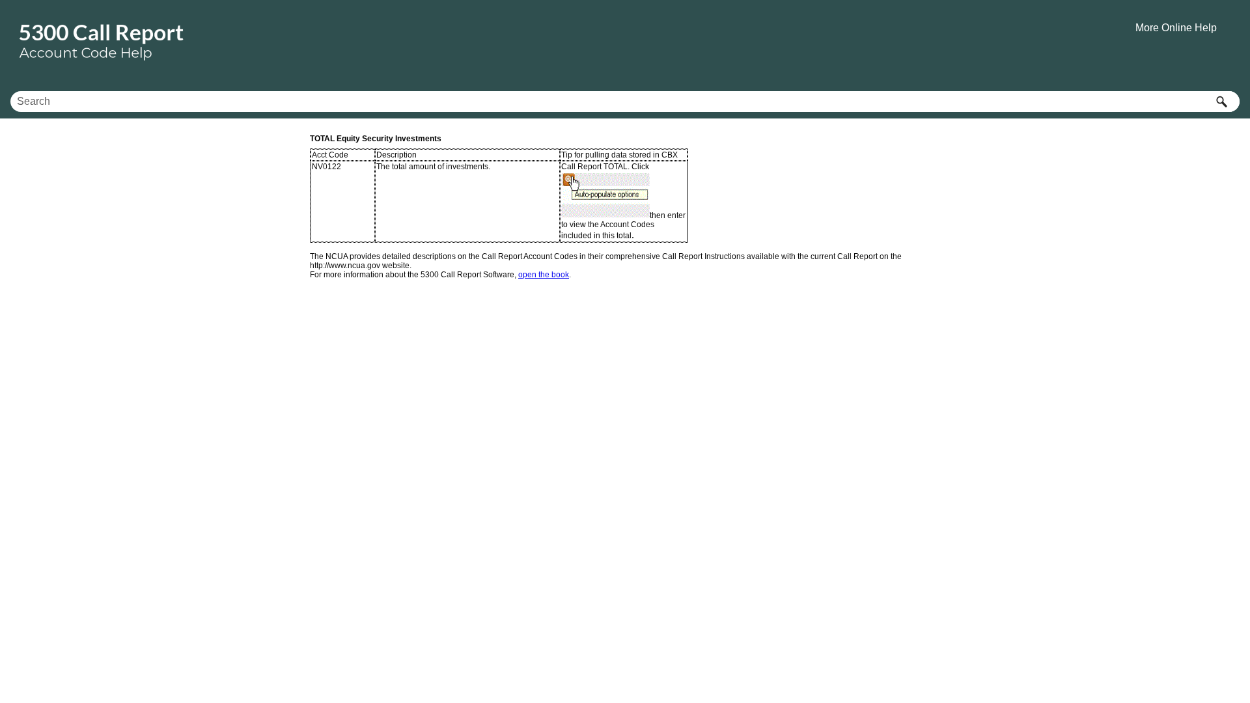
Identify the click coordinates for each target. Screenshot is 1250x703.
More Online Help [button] (1176, 27)
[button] (1221, 101)
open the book (543, 274)
